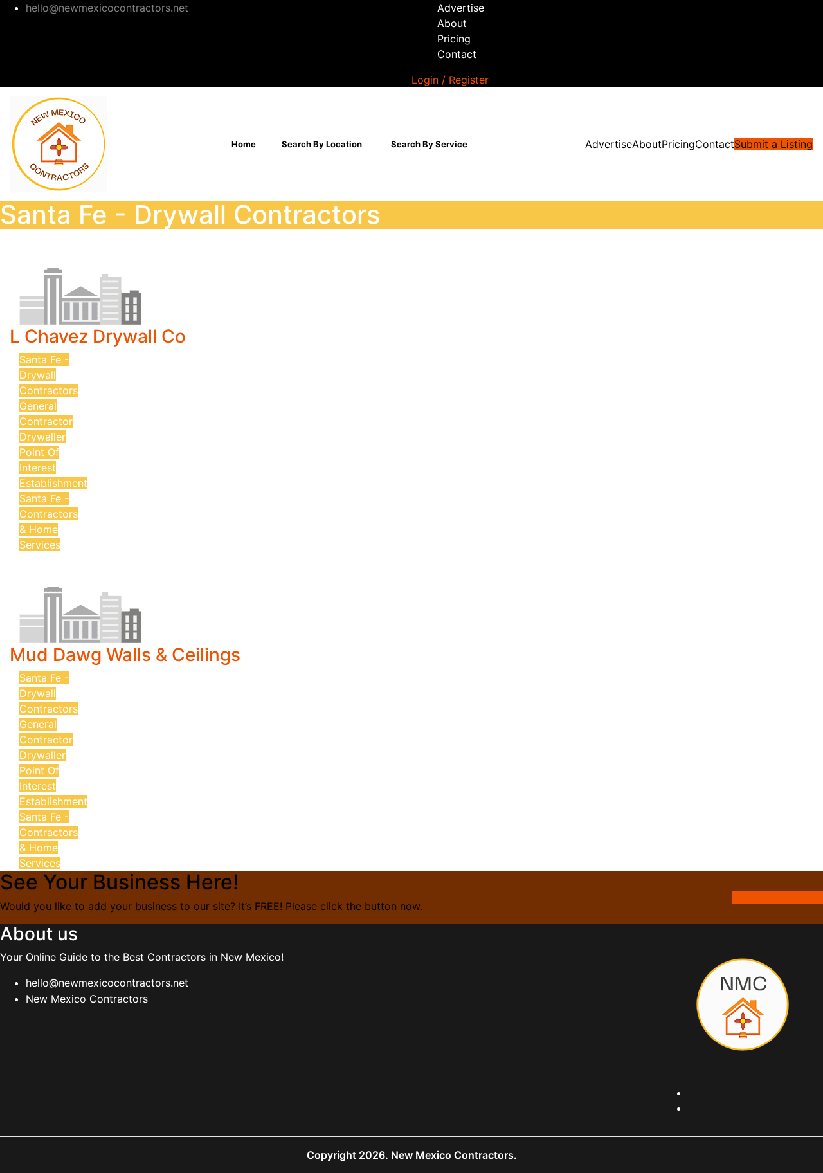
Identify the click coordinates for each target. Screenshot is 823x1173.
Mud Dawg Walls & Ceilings (125, 655)
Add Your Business (777, 897)
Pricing (454, 38)
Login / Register (450, 79)
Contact (456, 54)
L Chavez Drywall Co (98, 336)
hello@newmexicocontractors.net (107, 982)
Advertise (460, 7)
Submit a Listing (773, 144)
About (452, 23)
